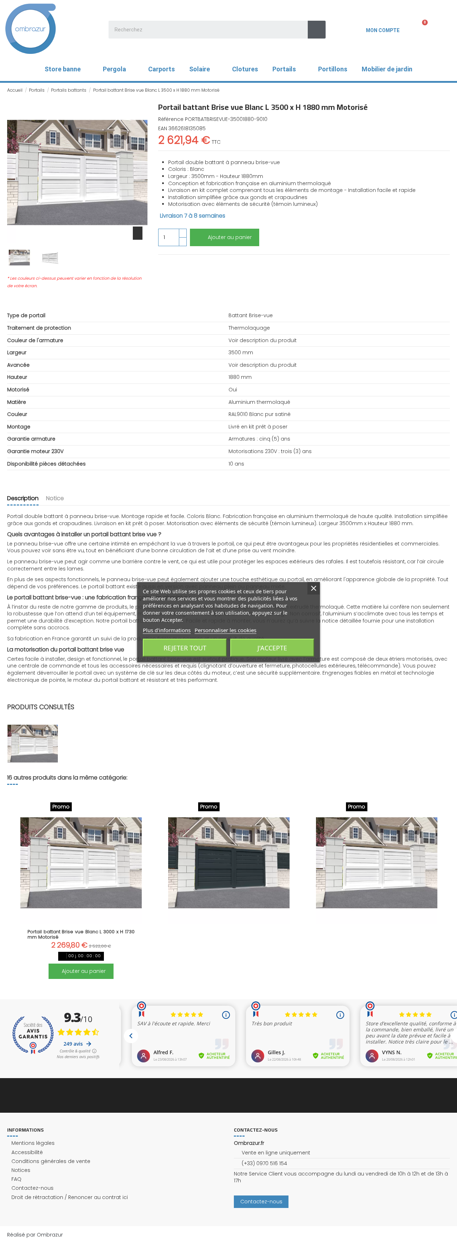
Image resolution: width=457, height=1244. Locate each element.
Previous (16, 887)
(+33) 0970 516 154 (264, 1163)
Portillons (332, 69)
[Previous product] (440, 90)
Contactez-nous (32, 1188)
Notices (20, 1170)
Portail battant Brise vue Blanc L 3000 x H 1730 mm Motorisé (81, 934)
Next (440, 887)
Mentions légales (33, 1143)
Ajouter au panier (230, 237)
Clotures (245, 69)
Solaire (199, 69)
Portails (284, 69)
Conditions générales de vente (50, 1161)
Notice (55, 498)
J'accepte (272, 647)
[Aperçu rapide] (81, 921)
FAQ (16, 1179)
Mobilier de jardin (387, 69)
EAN (162, 128)
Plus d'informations (167, 629)
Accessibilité (27, 1152)
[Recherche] (317, 30)
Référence (171, 119)
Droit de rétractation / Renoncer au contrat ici (69, 1197)
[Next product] (447, 90)
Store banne (63, 69)
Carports (161, 69)
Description (23, 498)
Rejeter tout (185, 647)
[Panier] (420, 28)
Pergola (114, 69)
